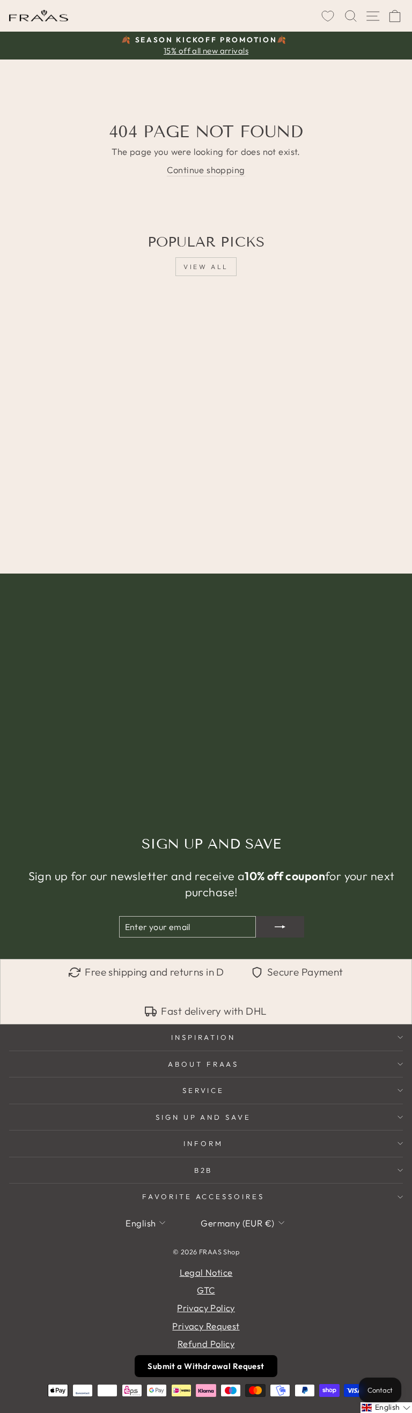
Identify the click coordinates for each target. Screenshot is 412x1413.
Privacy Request (205, 1326)
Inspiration (203, 1037)
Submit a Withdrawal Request (206, 1366)
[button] (386, 1407)
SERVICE (203, 1090)
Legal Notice (206, 1272)
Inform (203, 1143)
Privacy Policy (206, 1307)
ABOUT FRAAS (203, 1064)
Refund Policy (206, 1343)
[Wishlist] (328, 16)
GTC (206, 1290)
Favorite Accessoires (203, 1196)
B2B (203, 1170)
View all (206, 267)
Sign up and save (204, 1117)
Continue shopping (206, 169)
